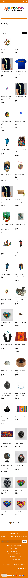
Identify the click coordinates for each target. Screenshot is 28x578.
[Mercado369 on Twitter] (18, 569)
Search (3, 564)
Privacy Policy (22, 564)
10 (18, 523)
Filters (24, 33)
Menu (4, 1)
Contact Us (8, 564)
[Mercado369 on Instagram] (23, 569)
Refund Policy (6, 566)
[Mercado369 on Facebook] (21, 569)
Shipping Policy (13, 566)
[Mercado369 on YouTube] (25, 569)
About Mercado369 (15, 564)
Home (2, 16)
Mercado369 (14, 572)
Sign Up (24, 541)
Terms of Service (20, 566)
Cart (26, 1)
